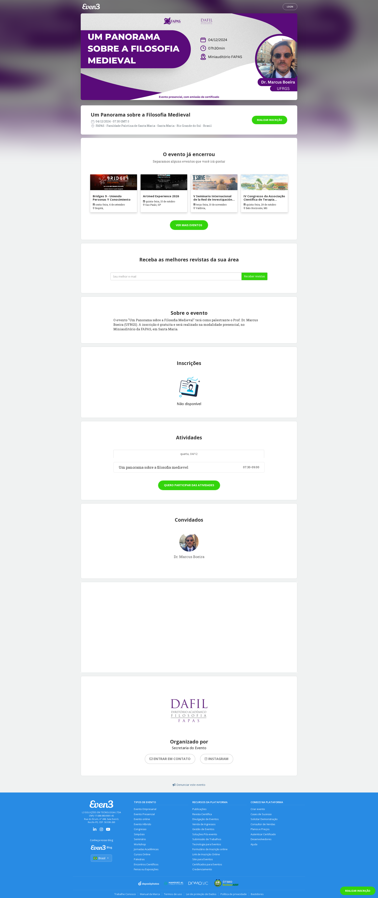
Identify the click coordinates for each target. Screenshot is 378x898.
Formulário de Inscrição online (210, 849)
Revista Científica (202, 814)
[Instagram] (101, 830)
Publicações (199, 809)
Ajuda (254, 844)
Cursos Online (142, 854)
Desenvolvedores (261, 839)
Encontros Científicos (146, 864)
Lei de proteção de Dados (201, 894)
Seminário (140, 839)
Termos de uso (173, 894)
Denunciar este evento (190, 785)
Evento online (142, 819)
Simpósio (139, 834)
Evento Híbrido (142, 824)
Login (290, 6)
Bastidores (257, 894)
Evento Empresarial (145, 809)
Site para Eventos (202, 859)
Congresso (140, 829)
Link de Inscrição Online (206, 854)
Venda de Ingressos (203, 824)
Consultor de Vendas (263, 824)
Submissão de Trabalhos (206, 839)
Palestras (139, 859)
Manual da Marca (150, 894)
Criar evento (258, 809)
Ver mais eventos (189, 225)
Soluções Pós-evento (204, 834)
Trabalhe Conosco (125, 894)
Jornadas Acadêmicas (146, 849)
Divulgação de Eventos (205, 819)
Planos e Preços (260, 829)
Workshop (140, 844)
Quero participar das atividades (189, 485)
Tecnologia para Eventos (206, 844)
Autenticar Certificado (263, 834)
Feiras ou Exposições (146, 869)
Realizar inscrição (269, 120)
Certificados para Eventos (207, 864)
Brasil (101, 858)
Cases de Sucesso (261, 814)
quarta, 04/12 (188, 454)
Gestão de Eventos (203, 829)
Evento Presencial (144, 814)
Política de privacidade (233, 894)
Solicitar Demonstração (264, 819)
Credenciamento (202, 869)
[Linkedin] (94, 830)
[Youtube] (108, 830)
